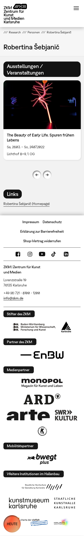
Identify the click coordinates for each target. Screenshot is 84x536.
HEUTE (12, 524)
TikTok (54, 254)
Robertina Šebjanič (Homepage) (26, 204)
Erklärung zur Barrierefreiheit (42, 231)
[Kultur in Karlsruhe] (42, 431)
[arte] (28, 415)
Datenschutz (52, 222)
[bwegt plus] (42, 459)
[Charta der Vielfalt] (31, 522)
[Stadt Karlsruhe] (66, 327)
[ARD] (42, 399)
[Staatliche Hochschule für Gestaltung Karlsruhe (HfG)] (42, 487)
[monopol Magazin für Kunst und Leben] (42, 383)
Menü (76, 8)
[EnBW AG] (42, 355)
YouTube (42, 254)
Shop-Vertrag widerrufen (42, 241)
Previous (37, 175)
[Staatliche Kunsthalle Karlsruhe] (64, 503)
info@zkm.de (13, 298)
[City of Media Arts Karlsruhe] (61, 522)
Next (47, 175)
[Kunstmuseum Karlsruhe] (29, 503)
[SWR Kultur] (66, 415)
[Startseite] (18, 13)
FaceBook (18, 254)
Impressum (30, 222)
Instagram (30, 254)
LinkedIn (66, 254)
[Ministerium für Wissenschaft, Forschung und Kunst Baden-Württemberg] (34, 327)
